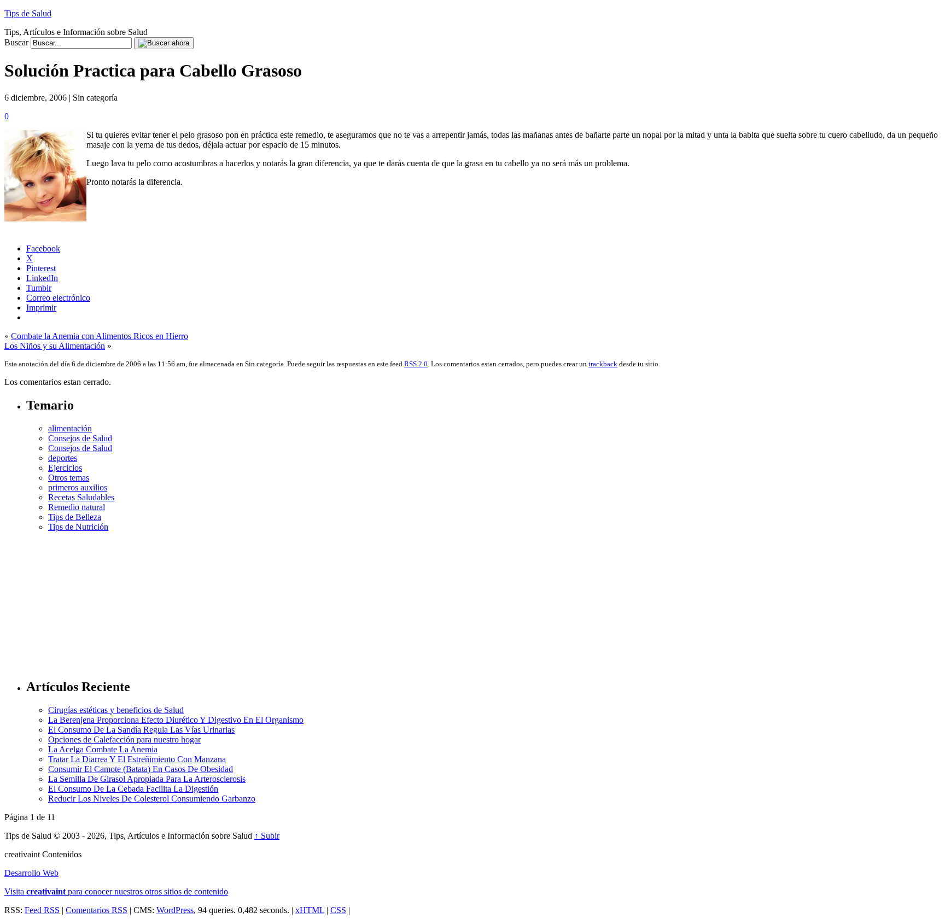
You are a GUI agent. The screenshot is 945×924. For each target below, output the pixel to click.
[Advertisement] (483, 600)
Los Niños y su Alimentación (54, 345)
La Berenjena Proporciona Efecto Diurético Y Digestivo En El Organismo (176, 719)
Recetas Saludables (81, 497)
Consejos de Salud (80, 438)
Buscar (16, 42)
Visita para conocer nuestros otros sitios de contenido (116, 891)
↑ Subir (266, 835)
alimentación (70, 428)
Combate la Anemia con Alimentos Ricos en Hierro (99, 336)
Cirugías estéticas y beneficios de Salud (116, 710)
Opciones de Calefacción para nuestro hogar (124, 739)
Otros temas (68, 477)
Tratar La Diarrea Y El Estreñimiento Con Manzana (137, 759)
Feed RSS (42, 910)
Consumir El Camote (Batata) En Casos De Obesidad (140, 769)
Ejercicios (65, 467)
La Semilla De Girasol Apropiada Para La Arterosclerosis (147, 778)
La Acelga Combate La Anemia (103, 749)
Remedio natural (76, 507)
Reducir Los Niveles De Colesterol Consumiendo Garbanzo (151, 798)
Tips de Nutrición (78, 526)
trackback (602, 364)
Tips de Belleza (74, 517)
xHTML (309, 910)
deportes (62, 458)
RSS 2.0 (416, 364)
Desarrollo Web (31, 873)
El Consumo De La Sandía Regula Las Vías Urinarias (141, 729)
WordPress (175, 910)
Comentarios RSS (96, 910)
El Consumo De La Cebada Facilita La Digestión (133, 788)
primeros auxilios (77, 487)
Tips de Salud (27, 13)
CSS (338, 910)
